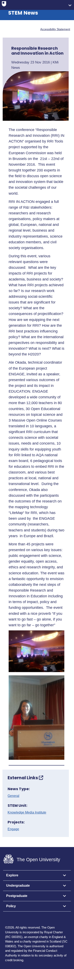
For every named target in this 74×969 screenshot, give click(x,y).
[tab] (37, 875)
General (13, 796)
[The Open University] (4, 4)
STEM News (23, 12)
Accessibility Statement (55, 29)
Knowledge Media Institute (27, 812)
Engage (13, 829)
